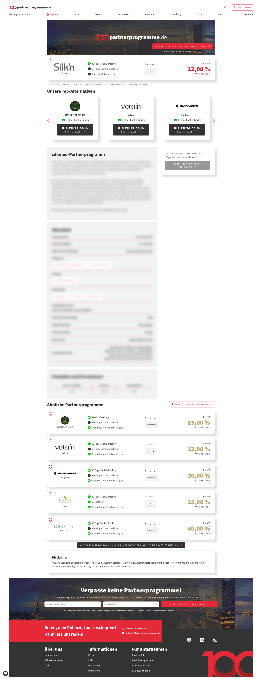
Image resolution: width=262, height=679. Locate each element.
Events (98, 14)
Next (213, 120)
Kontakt (92, 655)
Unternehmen (51, 655)
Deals (76, 14)
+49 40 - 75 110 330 (136, 628)
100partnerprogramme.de (58, 84)
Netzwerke (123, 14)
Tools (199, 14)
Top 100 (53, 14)
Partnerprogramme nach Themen (87, 84)
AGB (90, 660)
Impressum (94, 670)
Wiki (46, 665)
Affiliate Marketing (53, 660)
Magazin (222, 14)
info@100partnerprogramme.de (143, 633)
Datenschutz (94, 665)
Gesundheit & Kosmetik (114, 84)
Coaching (176, 14)
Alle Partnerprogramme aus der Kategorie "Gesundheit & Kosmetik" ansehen (129, 545)
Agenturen (150, 14)
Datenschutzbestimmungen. (186, 610)
